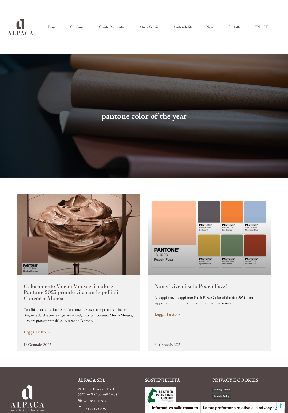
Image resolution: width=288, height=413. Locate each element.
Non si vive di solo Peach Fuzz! (191, 286)
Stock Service (150, 26)
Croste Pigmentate (113, 26)
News (210, 26)
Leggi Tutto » (37, 332)
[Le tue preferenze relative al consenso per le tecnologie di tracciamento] (281, 406)
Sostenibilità (183, 26)
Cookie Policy (221, 396)
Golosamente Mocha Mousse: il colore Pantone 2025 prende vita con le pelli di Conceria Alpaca (71, 292)
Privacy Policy (222, 389)
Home (52, 26)
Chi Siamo (77, 26)
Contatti (234, 26)
